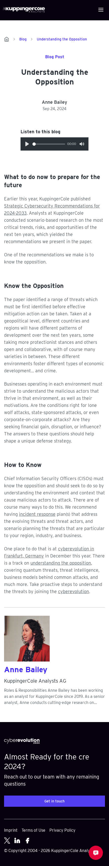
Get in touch (54, 801)
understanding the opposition (60, 563)
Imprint (10, 830)
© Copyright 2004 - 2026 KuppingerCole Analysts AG (53, 850)
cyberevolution (73, 591)
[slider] (48, 144)
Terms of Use (33, 830)
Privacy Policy (62, 830)
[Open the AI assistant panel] (96, 853)
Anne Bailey (25, 669)
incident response (37, 514)
